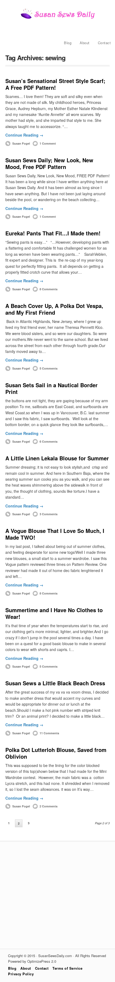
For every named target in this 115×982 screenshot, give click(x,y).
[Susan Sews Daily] (57, 18)
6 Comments (48, 441)
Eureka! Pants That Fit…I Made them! (53, 233)
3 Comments (48, 514)
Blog (67, 42)
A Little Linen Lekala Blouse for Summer (57, 458)
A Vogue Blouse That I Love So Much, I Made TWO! (54, 534)
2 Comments (48, 806)
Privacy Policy (21, 973)
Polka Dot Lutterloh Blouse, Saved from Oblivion (55, 753)
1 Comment (48, 143)
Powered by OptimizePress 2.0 (32, 961)
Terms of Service (67, 968)
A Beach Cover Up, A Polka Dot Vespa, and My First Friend (54, 309)
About (85, 42)
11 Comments (49, 733)
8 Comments (48, 289)
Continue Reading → (24, 135)
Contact (104, 42)
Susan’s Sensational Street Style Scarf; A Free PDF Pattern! (55, 84)
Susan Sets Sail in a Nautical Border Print (51, 388)
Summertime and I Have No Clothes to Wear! (54, 613)
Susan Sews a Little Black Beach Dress (55, 683)
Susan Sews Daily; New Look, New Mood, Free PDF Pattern (49, 163)
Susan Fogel (21, 143)
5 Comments (48, 368)
